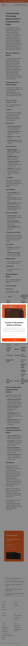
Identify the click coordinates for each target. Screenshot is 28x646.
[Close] (26, 305)
